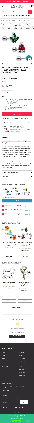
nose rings (13, 15)
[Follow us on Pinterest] (13, 407)
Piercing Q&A (5, 366)
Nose (2, 20)
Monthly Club (22, 358)
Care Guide (21, 369)
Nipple (8, 20)
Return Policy (22, 375)
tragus (3, 16)
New (29, 20)
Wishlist (21, 355)
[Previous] (2, 63)
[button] (29, 223)
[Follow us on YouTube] (16, 407)
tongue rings (27, 15)
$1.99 (19, 20)
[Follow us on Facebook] (3, 407)
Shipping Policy (22, 372)
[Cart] (31, 6)
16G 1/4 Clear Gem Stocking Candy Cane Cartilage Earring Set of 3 (25, 244)
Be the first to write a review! (17, 336)
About (3, 358)
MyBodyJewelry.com (17, 412)
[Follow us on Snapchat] (22, 407)
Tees (24, 20)
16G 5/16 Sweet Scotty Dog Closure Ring (9, 283)
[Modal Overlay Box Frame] (17, 418)
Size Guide (21, 366)
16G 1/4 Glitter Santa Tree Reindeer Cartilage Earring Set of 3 (9, 244)
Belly (14, 20)
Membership (22, 361)
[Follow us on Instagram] (9, 407)
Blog (3, 364)
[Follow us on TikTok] (19, 407)
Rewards (21, 364)
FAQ (3, 361)
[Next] (31, 63)
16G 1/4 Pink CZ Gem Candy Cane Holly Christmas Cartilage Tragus (25, 284)
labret (22, 15)
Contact (4, 355)
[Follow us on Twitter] (6, 407)
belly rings (18, 15)
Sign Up (24, 402)
